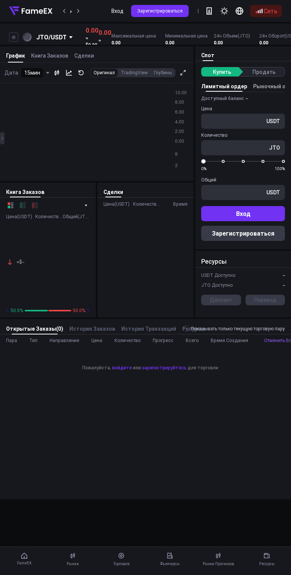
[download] (209, 11)
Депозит (221, 300)
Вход (117, 11)
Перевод (265, 300)
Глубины (163, 72)
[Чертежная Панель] (2, 138)
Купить (222, 72)
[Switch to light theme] (224, 11)
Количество (214, 135)
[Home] (30, 11)
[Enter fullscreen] (183, 72)
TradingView (134, 72)
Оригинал (104, 72)
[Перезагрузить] (81, 72)
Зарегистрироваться (160, 11)
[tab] (207, 55)
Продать (263, 72)
